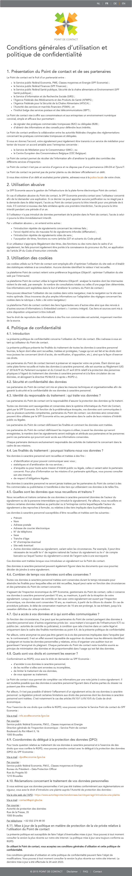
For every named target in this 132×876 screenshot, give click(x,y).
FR (106, 3)
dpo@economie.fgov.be (32, 757)
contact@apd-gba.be (30, 800)
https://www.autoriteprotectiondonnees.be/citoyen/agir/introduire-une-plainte (77, 795)
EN (123, 3)
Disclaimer (72, 871)
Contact (97, 871)
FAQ (85, 871)
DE (115, 3)
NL (98, 3)
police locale (97, 177)
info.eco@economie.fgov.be (34, 716)
